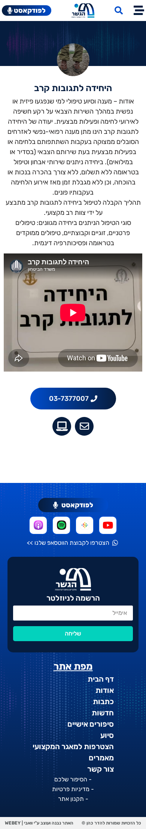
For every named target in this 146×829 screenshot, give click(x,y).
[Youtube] (107, 525)
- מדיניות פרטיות (73, 789)
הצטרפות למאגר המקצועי (73, 746)
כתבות (103, 701)
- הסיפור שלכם (73, 779)
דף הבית (101, 679)
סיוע (107, 735)
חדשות (103, 713)
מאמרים (101, 758)
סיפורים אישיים (90, 724)
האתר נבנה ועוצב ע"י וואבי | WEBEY (39, 823)
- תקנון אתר (73, 798)
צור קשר (100, 769)
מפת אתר (73, 666)
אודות (104, 690)
